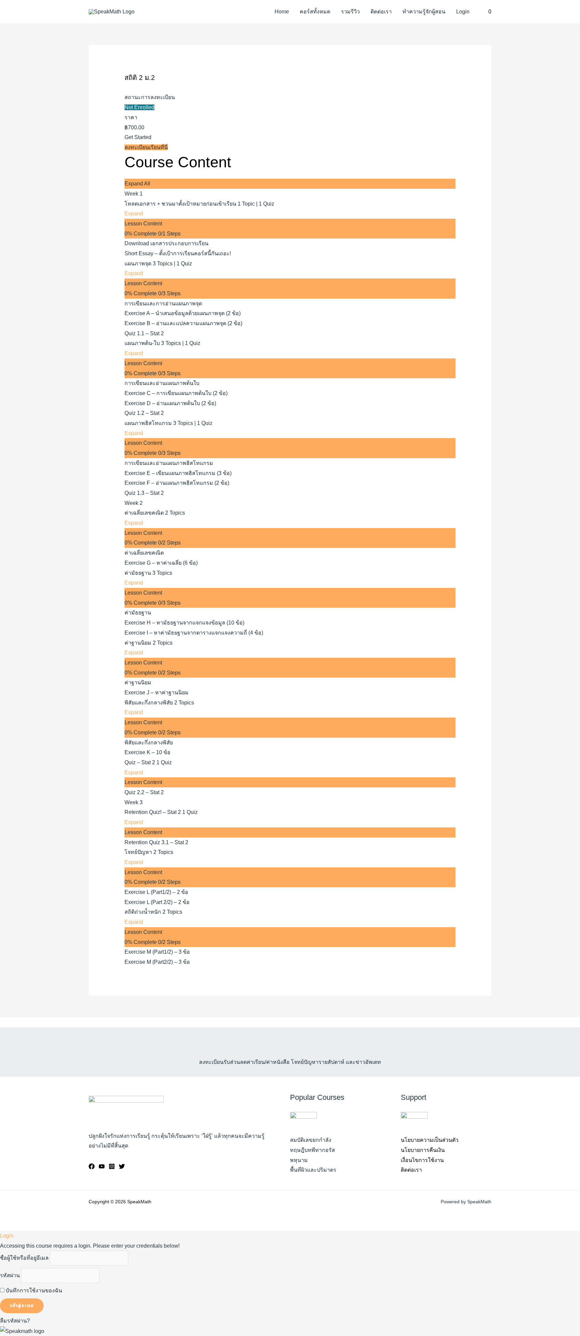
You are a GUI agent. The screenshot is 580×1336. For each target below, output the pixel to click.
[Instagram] (112, 1166)
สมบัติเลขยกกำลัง (310, 1140)
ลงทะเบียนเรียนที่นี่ (146, 147)
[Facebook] (92, 1166)
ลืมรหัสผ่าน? (15, 1321)
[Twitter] (122, 1166)
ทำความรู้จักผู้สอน (423, 11)
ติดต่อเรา (381, 11)
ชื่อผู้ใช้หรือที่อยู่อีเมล (24, 1258)
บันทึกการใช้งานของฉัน (33, 1290)
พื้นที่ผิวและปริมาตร (313, 1170)
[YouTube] (102, 1166)
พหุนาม (299, 1160)
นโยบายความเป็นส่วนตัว (429, 1140)
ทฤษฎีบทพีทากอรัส (312, 1150)
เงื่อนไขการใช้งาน (422, 1160)
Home (282, 11)
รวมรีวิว (350, 11)
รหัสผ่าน (10, 1275)
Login (463, 11)
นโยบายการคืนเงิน (423, 1150)
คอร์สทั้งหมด (315, 11)
